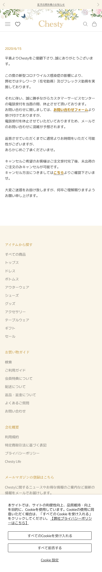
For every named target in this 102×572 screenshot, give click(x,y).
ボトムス (12, 278)
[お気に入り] (17, 24)
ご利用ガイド (15, 370)
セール (10, 336)
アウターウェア (17, 287)
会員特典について (19, 378)
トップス (12, 262)
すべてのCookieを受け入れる (49, 535)
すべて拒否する (50, 547)
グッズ (10, 303)
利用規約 (12, 436)
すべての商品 (15, 254)
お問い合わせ (15, 411)
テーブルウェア (17, 319)
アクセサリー (15, 311)
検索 (8, 361)
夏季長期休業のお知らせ (51, 4)
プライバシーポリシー (22, 453)
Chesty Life (13, 461)
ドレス (10, 270)
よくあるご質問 (17, 402)
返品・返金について (20, 394)
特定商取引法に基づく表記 (26, 444)
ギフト (10, 328)
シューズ (12, 295)
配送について (15, 386)
